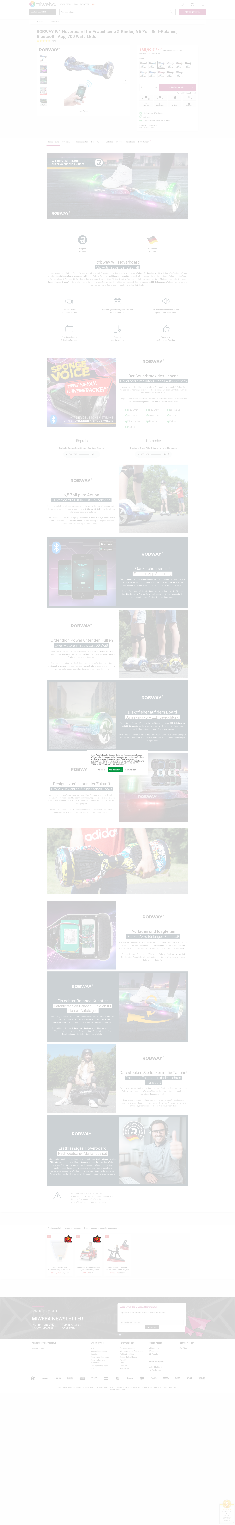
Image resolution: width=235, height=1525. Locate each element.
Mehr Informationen (116, 765)
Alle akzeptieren (115, 770)
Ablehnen (101, 770)
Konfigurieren (130, 770)
